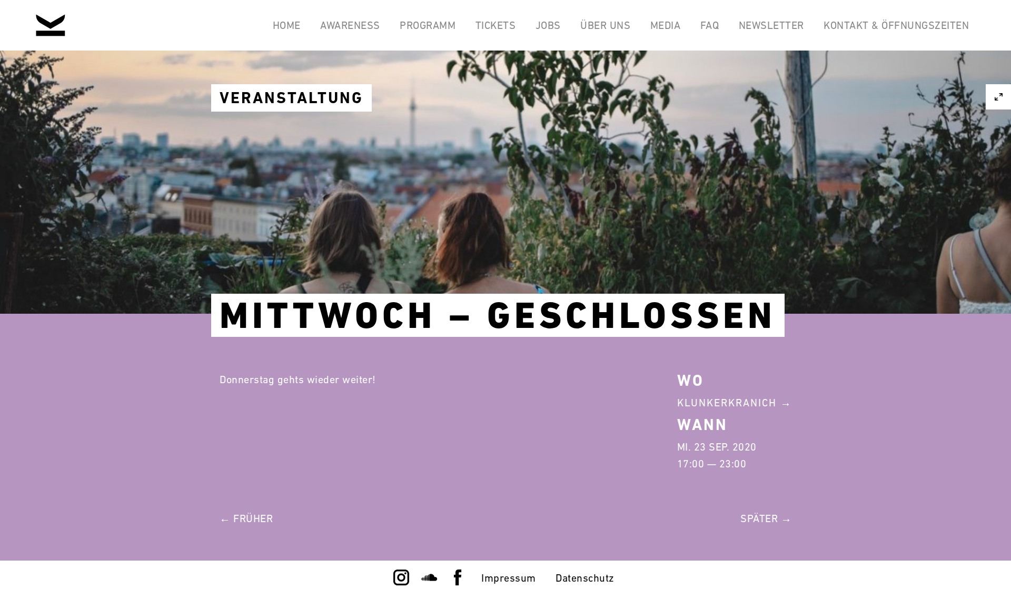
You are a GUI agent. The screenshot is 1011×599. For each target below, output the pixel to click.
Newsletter (771, 25)
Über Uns (605, 25)
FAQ (709, 25)
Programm (427, 25)
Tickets (495, 25)
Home (287, 25)
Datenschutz (585, 578)
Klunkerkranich (727, 402)
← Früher (246, 518)
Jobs (548, 25)
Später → (765, 518)
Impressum (508, 578)
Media (665, 25)
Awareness (350, 25)
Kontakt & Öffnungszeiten (896, 25)
